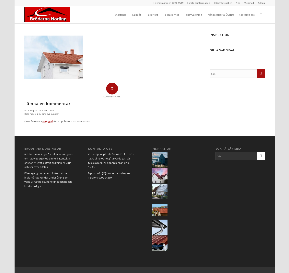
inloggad (47, 121)
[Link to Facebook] (26, 3)
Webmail (249, 2)
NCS (238, 2)
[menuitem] (198, 3)
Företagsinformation (198, 2)
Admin (261, 2)
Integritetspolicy (223, 2)
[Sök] (261, 14)
